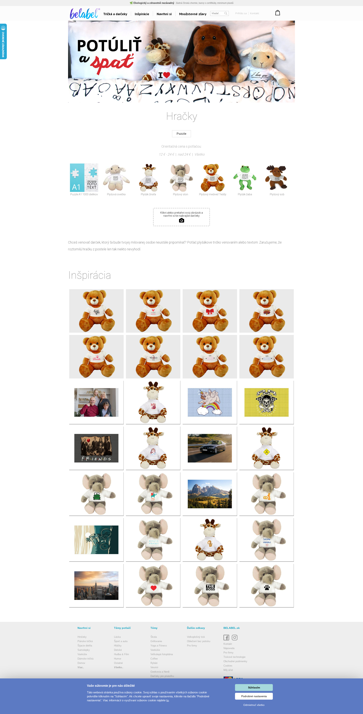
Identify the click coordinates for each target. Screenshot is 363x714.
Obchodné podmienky (235, 661)
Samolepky (84, 650)
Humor (117, 658)
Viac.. (81, 667)
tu (167, 700)
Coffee (154, 658)
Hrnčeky (82, 636)
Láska (117, 636)
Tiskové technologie (234, 657)
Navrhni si (164, 14)
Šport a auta (120, 641)
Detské (118, 650)
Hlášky (118, 645)
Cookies (227, 665)
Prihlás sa (241, 13)
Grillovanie (156, 641)
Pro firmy (192, 645)
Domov (81, 663)
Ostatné (118, 663)
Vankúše (82, 654)
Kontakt (254, 13)
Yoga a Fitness (158, 645)
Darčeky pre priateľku (162, 676)
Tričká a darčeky (115, 14)
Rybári (153, 663)
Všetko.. (118, 667)
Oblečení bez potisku (198, 641)
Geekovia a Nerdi (159, 671)
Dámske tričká (85, 658)
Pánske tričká (85, 641)
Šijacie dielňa (85, 645)
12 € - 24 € (166, 154)
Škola (153, 636)
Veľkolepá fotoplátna (161, 654)
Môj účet (228, 670)
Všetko (199, 154)
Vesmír (154, 667)
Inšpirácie (142, 14)
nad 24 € (184, 154)
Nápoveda (228, 648)
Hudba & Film (121, 654)
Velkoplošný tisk (196, 636)
